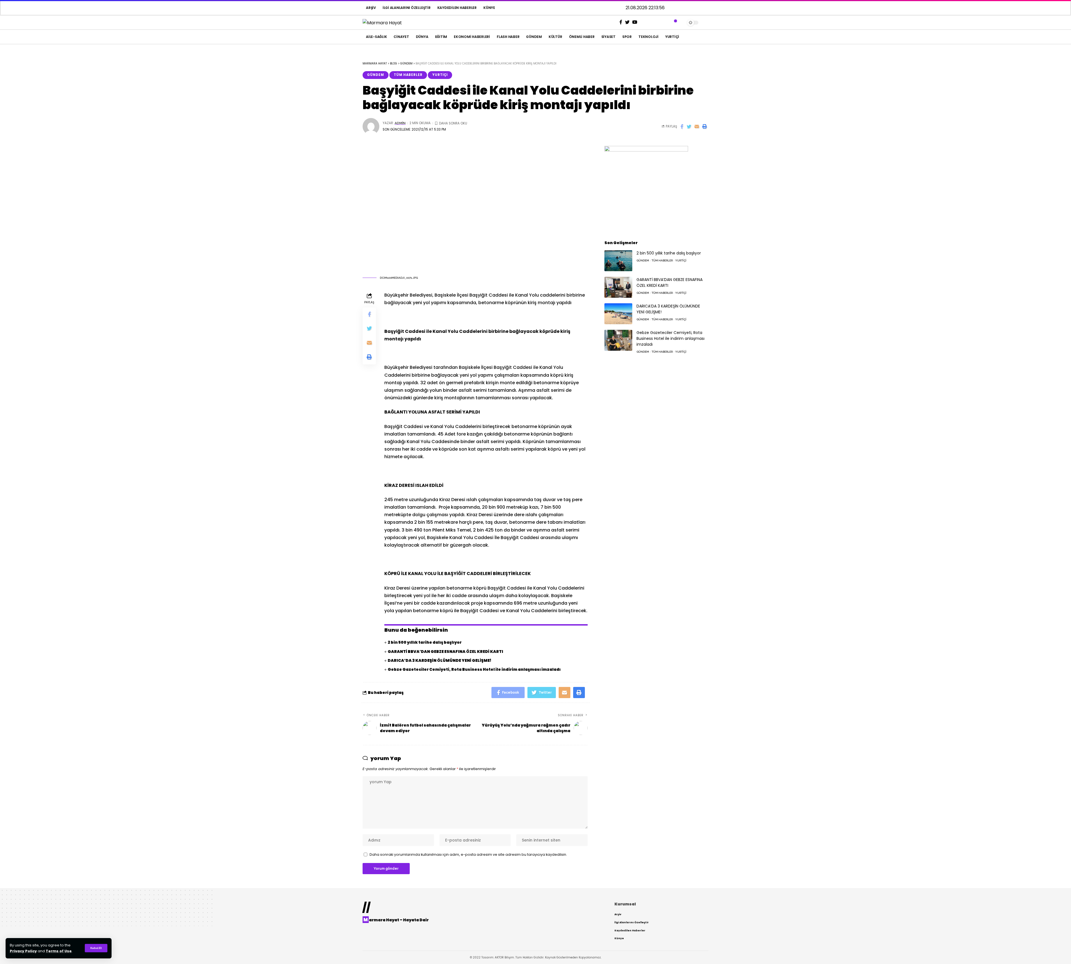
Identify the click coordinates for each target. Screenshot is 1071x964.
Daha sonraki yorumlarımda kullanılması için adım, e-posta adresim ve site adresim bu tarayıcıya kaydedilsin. (468, 854)
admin (400, 123)
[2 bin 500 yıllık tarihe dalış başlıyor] (618, 260)
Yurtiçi (440, 75)
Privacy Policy (23, 951)
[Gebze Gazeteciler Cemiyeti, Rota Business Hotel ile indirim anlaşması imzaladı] (618, 340)
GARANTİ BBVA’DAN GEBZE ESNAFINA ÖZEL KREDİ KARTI (445, 651)
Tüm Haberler (408, 75)
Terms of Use (59, 951)
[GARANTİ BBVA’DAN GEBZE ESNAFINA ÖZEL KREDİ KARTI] (618, 287)
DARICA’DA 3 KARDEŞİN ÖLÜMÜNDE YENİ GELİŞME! (439, 660)
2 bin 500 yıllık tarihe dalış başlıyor (425, 642)
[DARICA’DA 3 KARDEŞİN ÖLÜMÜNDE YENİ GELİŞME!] (618, 313)
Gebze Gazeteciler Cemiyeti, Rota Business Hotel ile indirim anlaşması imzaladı (474, 669)
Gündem (375, 75)
